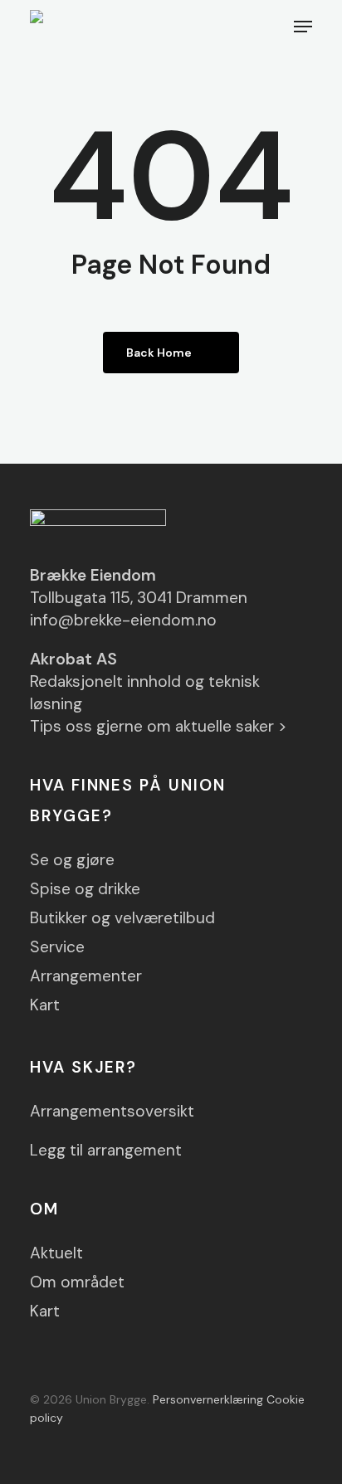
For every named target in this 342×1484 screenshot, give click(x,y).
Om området (77, 1282)
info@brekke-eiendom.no (123, 620)
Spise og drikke (85, 888)
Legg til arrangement (106, 1150)
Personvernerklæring (208, 1399)
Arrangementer (86, 976)
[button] (303, 26)
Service (57, 947)
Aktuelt (56, 1253)
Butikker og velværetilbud (122, 917)
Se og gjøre (72, 859)
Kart (45, 1005)
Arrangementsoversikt (112, 1111)
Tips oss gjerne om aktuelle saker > (158, 726)
